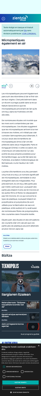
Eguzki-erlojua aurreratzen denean (14, 315)
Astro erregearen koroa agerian (13, 325)
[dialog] (20, 369)
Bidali (7, 246)
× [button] (38, 346)
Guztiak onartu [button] (20, 382)
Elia (25, 30)
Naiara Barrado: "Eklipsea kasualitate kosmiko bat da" (13, 304)
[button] (3, 18)
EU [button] (11, 86)
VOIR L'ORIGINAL (29, 33)
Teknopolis (10, 266)
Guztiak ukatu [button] (20, 387)
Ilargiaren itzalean (16, 294)
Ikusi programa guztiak (30, 334)
